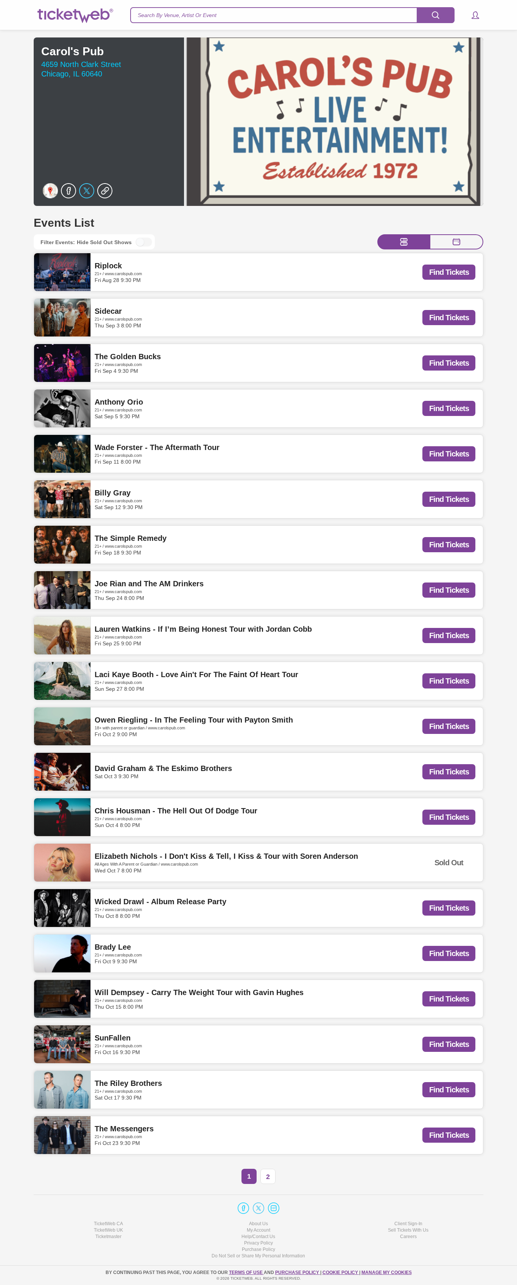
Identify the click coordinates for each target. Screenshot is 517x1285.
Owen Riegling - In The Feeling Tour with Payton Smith (194, 720)
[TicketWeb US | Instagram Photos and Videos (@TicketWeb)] (273, 1208)
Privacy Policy (258, 1243)
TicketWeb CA (108, 1223)
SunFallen (113, 1038)
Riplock (108, 266)
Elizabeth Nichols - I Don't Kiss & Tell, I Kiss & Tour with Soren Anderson (226, 856)
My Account (258, 1230)
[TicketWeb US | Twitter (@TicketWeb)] (258, 1208)
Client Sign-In (408, 1223)
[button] (471, 15)
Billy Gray (113, 493)
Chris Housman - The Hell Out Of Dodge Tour (176, 811)
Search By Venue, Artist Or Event (177, 15)
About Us (258, 1223)
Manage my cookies (386, 1272)
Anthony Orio (119, 402)
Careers (408, 1236)
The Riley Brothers (128, 1083)
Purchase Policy (258, 1249)
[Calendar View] (456, 242)
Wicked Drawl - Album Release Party (160, 901)
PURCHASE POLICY (297, 1272)
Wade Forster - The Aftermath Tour (157, 447)
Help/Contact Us (258, 1236)
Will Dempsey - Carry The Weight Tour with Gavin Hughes (199, 992)
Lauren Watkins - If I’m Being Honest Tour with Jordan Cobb (203, 629)
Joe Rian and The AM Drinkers (149, 583)
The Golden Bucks (128, 356)
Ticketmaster (108, 1236)
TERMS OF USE (246, 1272)
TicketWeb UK (108, 1230)
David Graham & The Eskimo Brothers (163, 768)
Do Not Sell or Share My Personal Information (258, 1256)
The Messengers (124, 1129)
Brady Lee (113, 947)
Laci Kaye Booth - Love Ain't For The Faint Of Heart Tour (196, 674)
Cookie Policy (340, 1272)
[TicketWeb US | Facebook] (243, 1208)
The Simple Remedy (131, 538)
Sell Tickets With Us (408, 1230)
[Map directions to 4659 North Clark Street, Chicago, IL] (50, 190)
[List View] (404, 242)
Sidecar (108, 311)
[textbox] (292, 15)
